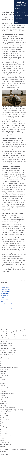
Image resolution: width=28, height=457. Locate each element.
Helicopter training (13, 19)
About (2, 418)
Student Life (4, 414)
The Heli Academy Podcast (7, 304)
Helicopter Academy (5, 289)
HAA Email (3, 438)
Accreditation (4, 432)
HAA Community (5, 295)
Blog (1, 422)
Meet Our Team (5, 428)
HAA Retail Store (5, 442)
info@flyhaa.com (5, 358)
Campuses (3, 391)
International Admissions (8, 408)
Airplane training (5, 293)
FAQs (1, 424)
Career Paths (4, 375)
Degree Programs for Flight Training (11, 410)
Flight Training (4, 369)
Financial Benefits (5, 412)
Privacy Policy (4, 455)
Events (2, 297)
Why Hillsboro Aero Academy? (9, 367)
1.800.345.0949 (10, 355)
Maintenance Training (7, 393)
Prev (7, 280)
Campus (2, 379)
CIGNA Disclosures (5, 444)
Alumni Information (6, 436)
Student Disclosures (6, 434)
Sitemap (2, 446)
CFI (2, 301)
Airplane (2, 383)
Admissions (3, 404)
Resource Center (5, 420)
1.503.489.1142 (11, 350)
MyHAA (2, 440)
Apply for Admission (6, 416)
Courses (2, 373)
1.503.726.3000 (10, 348)
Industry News (4, 299)
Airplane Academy (5, 287)
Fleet (1, 377)
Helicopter (3, 371)
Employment (4, 430)
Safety (2, 426)
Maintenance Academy (6, 308)
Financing (3, 406)
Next (21, 280)
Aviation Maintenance (6, 306)
